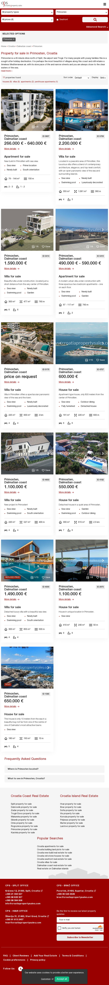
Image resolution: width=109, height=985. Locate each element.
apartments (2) (27, 82)
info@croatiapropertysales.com (23, 904)
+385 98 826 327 (13, 897)
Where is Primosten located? (23, 769)
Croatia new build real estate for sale (54, 853)
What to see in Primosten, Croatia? (26, 779)
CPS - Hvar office (16, 911)
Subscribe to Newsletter (80, 937)
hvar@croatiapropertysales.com (23, 923)
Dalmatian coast (24, 46)
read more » (6, 71)
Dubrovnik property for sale (24, 807)
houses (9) (7, 82)
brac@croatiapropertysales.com (75, 897)
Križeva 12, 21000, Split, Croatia (23, 891)
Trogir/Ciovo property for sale (25, 814)
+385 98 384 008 (13, 901)
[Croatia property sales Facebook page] (20, 968)
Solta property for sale (71, 810)
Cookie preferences (14, 960)
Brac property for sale (70, 807)
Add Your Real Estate (45, 956)
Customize (46, 979)
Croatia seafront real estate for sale (54, 859)
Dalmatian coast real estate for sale (54, 866)
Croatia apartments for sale (50, 846)
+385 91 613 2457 (14, 920)
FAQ (5, 956)
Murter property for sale (71, 823)
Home (3, 46)
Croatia (11, 46)
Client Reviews (21, 956)
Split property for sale (21, 804)
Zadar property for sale (22, 810)
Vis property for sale (69, 814)
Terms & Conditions (73, 956)
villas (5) (16, 82)
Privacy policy (37, 960)
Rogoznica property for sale (24, 826)
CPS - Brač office (68, 886)
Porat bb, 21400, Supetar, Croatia (75, 891)
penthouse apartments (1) (46, 82)
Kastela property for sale (23, 833)
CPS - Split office (16, 886)
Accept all (62, 979)
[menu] (105, 4)
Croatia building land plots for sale (53, 850)
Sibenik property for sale (22, 820)
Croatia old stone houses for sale (53, 856)
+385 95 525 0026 (66, 894)
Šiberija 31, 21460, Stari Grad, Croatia (26, 916)
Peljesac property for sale (72, 820)
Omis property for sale (21, 823)
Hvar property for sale (70, 804)
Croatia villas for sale (47, 862)
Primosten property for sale (24, 829)
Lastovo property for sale (72, 826)
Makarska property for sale (24, 817)
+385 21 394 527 (13, 894)
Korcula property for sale (72, 817)
